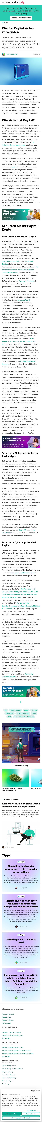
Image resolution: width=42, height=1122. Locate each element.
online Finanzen (16, 710)
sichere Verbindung (23, 713)
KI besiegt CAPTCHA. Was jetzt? (21, 941)
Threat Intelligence (8, 1081)
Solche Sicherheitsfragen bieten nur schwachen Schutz (18, 341)
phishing (34, 710)
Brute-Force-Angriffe (10, 261)
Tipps (6, 22)
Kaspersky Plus (6, 1017)
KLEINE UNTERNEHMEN (9, 1027)
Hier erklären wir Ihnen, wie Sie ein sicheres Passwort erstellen (20, 270)
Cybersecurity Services (9, 1065)
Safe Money (9, 713)
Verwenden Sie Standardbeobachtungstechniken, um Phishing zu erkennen (21, 606)
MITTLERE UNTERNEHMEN (10, 1042)
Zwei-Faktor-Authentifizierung (24, 717)
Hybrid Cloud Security (8, 1075)
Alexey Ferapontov (12, 54)
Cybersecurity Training (9, 1078)
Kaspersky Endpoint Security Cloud (12, 1035)
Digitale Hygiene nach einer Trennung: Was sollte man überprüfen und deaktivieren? (21, 903)
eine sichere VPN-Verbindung (22, 573)
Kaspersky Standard (8, 1014)
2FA (6, 710)
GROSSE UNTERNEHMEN (10, 1061)
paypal (26, 710)
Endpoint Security (7, 1072)
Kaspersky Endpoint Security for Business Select (16, 1050)
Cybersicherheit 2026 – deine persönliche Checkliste (12, 789)
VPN (9, 717)
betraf (14, 167)
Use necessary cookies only (21, 1118)
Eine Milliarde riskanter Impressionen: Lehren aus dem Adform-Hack (21, 869)
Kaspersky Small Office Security (11, 1032)
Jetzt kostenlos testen (21, 18)
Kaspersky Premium (8, 1020)
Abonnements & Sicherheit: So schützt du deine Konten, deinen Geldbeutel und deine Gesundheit (21, 980)
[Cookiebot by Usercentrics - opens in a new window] (31, 1091)
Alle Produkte (6, 1038)
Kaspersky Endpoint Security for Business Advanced (17, 1053)
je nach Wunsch (24, 300)
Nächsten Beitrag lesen (11, 799)
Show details (31, 1110)
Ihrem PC (22, 530)
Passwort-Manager (26, 281)
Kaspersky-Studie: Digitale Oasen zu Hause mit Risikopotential (21, 805)
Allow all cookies (11, 1114)
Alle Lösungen (6, 1023)
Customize (29, 1114)
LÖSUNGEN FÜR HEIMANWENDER (13, 1009)
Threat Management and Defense (12, 1068)
